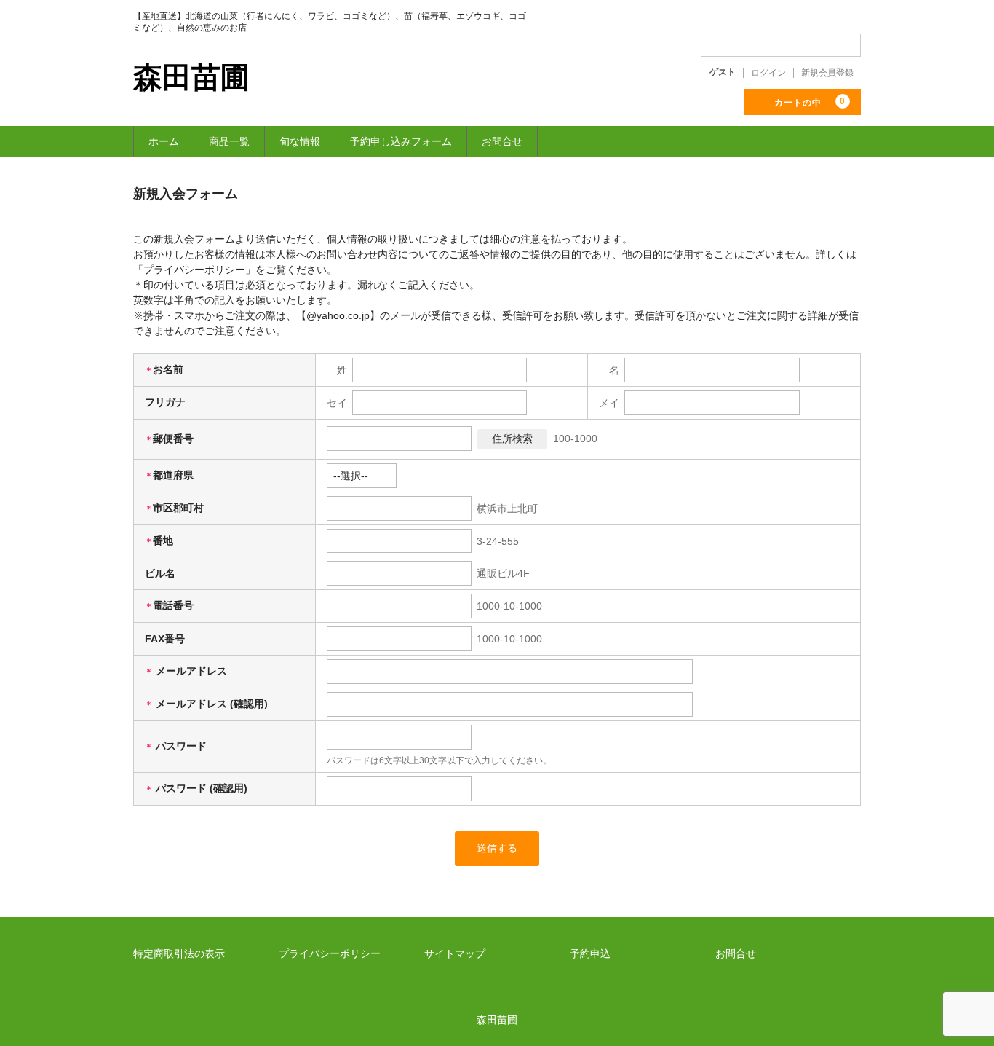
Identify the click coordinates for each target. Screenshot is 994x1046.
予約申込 (590, 953)
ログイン (768, 73)
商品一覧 (229, 141)
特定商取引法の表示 (179, 953)
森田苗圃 (191, 77)
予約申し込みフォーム (401, 141)
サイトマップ (454, 953)
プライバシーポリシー (330, 953)
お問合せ (502, 141)
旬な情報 (299, 141)
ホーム (163, 141)
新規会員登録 (827, 73)
